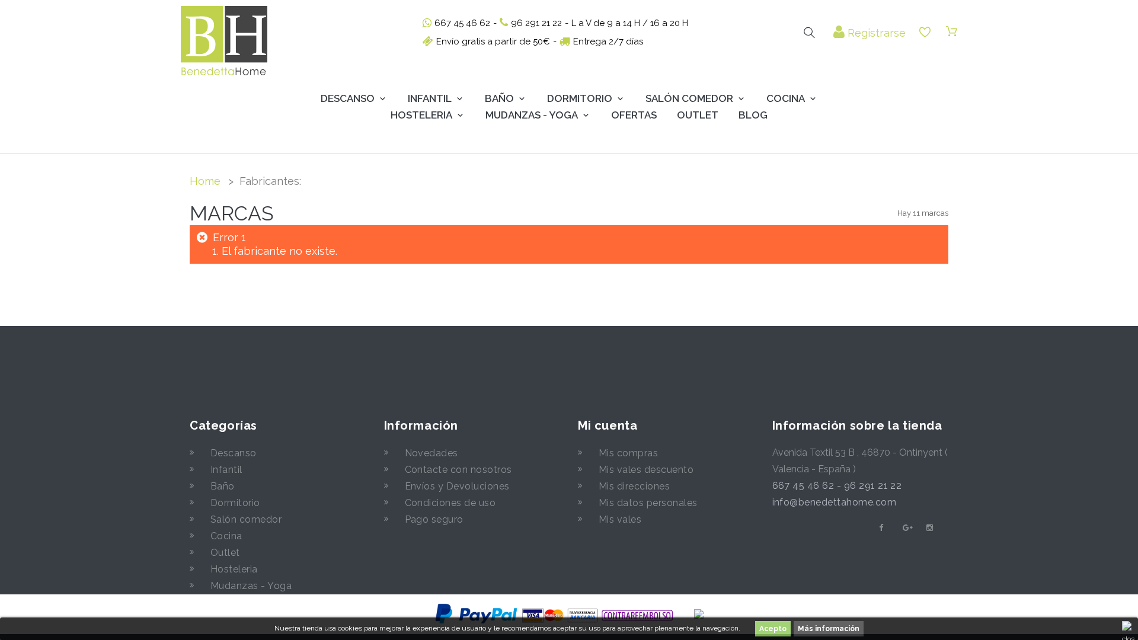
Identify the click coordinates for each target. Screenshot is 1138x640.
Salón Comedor (689, 98)
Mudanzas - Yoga (251, 585)
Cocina (785, 98)
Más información (828, 629)
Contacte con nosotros (458, 469)
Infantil (430, 98)
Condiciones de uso (450, 502)
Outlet (697, 115)
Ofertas (634, 115)
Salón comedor (246, 519)
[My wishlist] (925, 32)
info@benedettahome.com (834, 502)
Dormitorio (579, 98)
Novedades (431, 453)
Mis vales (620, 519)
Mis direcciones (634, 486)
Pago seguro (434, 519)
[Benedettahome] (224, 40)
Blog (753, 115)
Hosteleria (421, 115)
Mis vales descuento (646, 469)
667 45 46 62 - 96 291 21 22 (837, 485)
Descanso (348, 98)
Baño (499, 98)
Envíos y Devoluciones (457, 486)
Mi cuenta (607, 425)
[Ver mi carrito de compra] (951, 32)
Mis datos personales (648, 502)
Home (205, 181)
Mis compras (628, 453)
